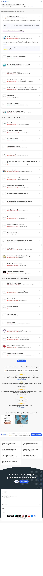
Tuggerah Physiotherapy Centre (21, 379)
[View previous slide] (20, 426)
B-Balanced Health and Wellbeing (21, 394)
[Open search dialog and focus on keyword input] (2, 6)
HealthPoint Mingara (21, 407)
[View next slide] (22, 426)
